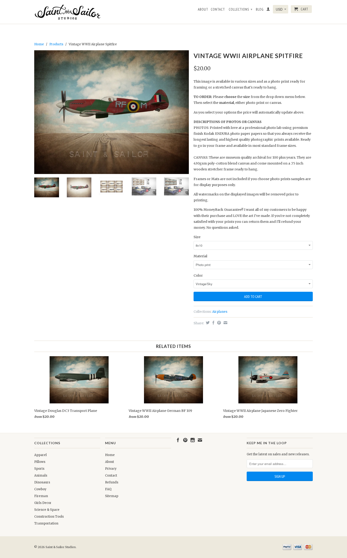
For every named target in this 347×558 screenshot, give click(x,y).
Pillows (39, 462)
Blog (260, 9)
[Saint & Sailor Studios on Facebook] (178, 440)
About (203, 9)
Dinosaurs (42, 482)
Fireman (41, 496)
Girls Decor (42, 503)
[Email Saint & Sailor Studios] (200, 440)
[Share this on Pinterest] (218, 323)
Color (198, 275)
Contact (218, 9)
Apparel (40, 455)
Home (110, 455)
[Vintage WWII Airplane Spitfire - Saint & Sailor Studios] (111, 112)
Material (200, 256)
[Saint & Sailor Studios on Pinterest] (185, 440)
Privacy (111, 469)
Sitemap (111, 496)
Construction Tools (49, 517)
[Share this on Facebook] (212, 323)
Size (197, 237)
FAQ (108, 489)
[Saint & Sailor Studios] (67, 12)
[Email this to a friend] (224, 323)
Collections (241, 9)
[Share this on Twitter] (207, 323)
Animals (40, 475)
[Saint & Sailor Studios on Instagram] (192, 440)
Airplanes (219, 312)
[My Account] (268, 10)
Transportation (46, 523)
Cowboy (40, 489)
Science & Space (46, 510)
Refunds (111, 482)
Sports (39, 469)
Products (56, 44)
